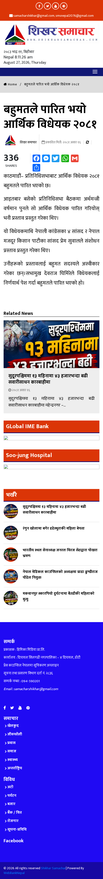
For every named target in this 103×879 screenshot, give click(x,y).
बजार (11, 804)
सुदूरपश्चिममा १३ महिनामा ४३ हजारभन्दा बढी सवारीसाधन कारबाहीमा (48, 379)
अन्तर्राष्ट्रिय (14, 768)
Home (12, 84)
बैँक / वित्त (14, 812)
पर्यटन (11, 795)
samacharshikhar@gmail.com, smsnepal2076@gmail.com (53, 15)
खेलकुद (13, 726)
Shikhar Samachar (53, 868)
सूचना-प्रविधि (17, 829)
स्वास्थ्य (12, 760)
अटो (10, 787)
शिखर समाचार (28, 142)
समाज (11, 751)
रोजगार (12, 821)
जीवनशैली (14, 734)
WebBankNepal (14, 873)
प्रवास (11, 743)
